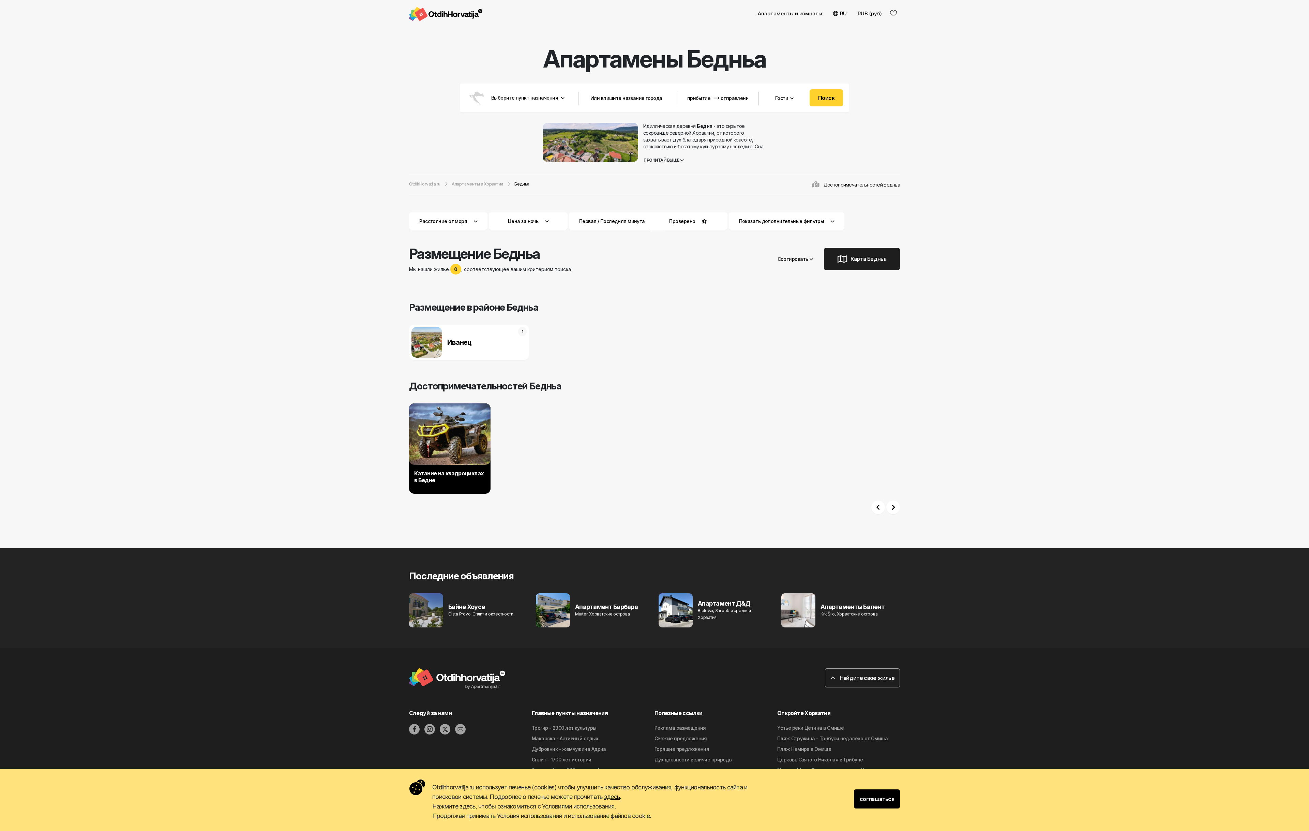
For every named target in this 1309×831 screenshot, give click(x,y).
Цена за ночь (523, 221)
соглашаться (877, 799)
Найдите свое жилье (866, 677)
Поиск (826, 97)
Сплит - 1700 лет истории (561, 759)
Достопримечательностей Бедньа (862, 185)
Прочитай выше (662, 160)
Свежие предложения (680, 738)
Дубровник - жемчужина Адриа (569, 749)
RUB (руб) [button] (870, 13)
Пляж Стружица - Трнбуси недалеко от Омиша (832, 738)
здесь (612, 796)
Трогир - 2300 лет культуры (564, 728)
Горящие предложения (681, 749)
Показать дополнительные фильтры (782, 221)
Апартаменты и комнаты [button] (790, 13)
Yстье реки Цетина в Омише (810, 728)
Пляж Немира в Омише (804, 749)
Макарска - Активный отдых (565, 738)
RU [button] (843, 13)
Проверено (682, 221)
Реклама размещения (680, 728)
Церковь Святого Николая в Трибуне (820, 759)
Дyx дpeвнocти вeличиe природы (693, 759)
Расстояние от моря (443, 221)
